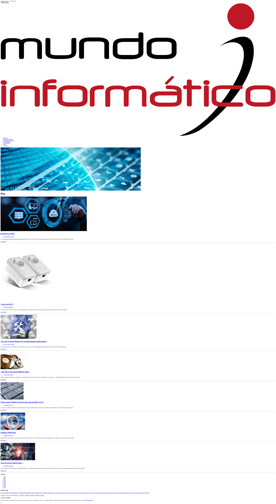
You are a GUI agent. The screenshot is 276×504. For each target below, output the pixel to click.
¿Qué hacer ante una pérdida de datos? (15, 372)
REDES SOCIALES (114, 493)
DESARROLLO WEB (53, 493)
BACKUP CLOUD (7, 234)
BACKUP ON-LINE (91, 493)
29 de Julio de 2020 (8, 307)
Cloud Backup (6, 143)
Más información (89, 500)
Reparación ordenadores (8, 140)
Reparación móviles (7, 139)
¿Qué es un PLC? (7, 304)
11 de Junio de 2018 (8, 405)
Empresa (5, 137)
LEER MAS (3, 241)
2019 (4, 486)
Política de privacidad (30, 495)
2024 (4, 479)
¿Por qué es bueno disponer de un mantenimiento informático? (24, 341)
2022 (4, 482)
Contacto (5, 145)
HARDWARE (22, 493)
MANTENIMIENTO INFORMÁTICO (10, 493)
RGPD (60, 493)
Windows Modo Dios (8, 432)
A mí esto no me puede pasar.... (12, 463)
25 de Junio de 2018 (8, 374)
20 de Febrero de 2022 (8, 236)
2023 (4, 481)
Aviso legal (21, 495)
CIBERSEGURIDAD (124, 493)
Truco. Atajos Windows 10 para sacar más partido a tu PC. (22, 402)
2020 (4, 484)
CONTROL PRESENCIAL (102, 493)
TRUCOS (131, 493)
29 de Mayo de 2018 (8, 466)
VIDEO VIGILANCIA (67, 493)
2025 (4, 478)
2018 (4, 487)
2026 (4, 477)
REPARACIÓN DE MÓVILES (33, 493)
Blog (4, 144)
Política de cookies (40, 495)
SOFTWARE (44, 493)
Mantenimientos (7, 141)
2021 (4, 483)
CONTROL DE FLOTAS (79, 493)
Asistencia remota (5, 1)
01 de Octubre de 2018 (8, 344)
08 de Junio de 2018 (8, 435)
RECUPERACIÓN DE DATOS (141, 493)
